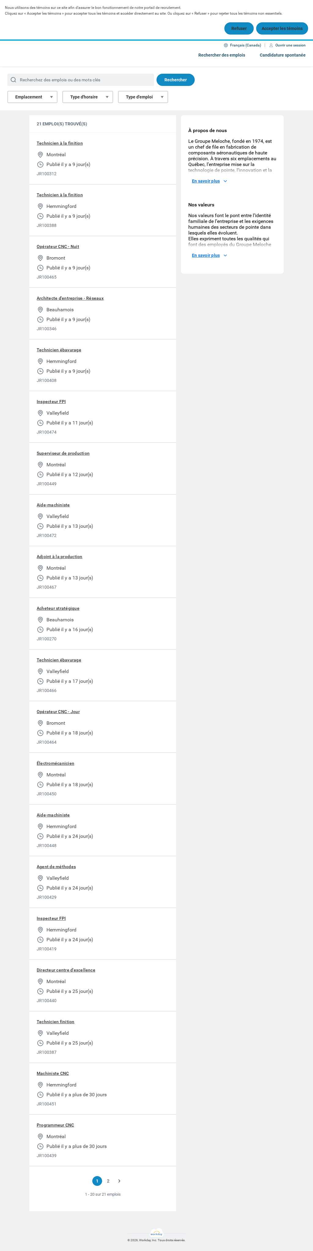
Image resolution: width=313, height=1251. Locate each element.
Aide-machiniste (53, 504)
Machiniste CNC (53, 1073)
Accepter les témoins (282, 28)
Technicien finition (56, 1021)
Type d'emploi (139, 96)
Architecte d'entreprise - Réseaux (70, 298)
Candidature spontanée (283, 55)
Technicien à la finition (60, 143)
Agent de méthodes (56, 866)
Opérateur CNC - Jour (58, 711)
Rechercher (175, 79)
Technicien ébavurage (59, 349)
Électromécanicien (55, 763)
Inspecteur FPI (51, 401)
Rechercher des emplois (221, 55)
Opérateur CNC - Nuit (58, 246)
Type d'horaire (84, 96)
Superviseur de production (63, 453)
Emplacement (28, 96)
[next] (119, 1181)
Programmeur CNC (55, 1125)
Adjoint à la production (60, 556)
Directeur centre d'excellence (66, 970)
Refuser (239, 28)
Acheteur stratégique (58, 608)
